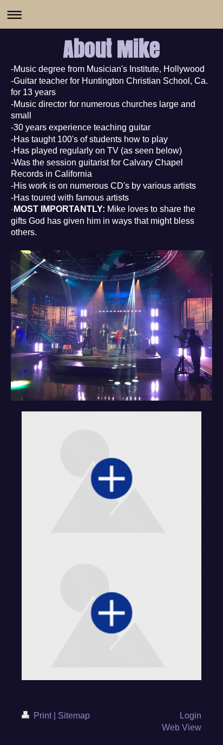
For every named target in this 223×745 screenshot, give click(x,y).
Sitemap (74, 715)
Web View (181, 727)
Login (190, 715)
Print (42, 715)
